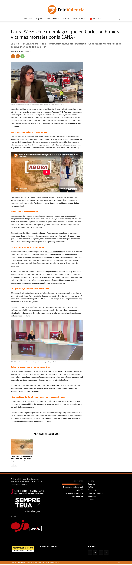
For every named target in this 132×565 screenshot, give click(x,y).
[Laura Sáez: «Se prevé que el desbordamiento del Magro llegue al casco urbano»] (22, 447)
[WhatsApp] (22, 56)
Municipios (92, 496)
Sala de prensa (77, 496)
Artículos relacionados (47, 434)
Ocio (75, 19)
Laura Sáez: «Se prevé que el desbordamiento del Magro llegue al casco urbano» (21, 458)
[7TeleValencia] (66, 9)
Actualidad (28, 19)
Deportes (39, 19)
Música (119, 563)
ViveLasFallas (52, 19)
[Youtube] (106, 552)
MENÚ (81, 19)
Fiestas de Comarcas (95, 493)
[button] (118, 19)
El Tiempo (91, 481)
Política (90, 487)
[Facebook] (13, 56)
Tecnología (92, 490)
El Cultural (65, 19)
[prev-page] (12, 465)
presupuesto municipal (54, 252)
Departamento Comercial (73, 487)
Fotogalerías (78, 481)
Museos (103, 563)
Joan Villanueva (18, 51)
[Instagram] (95, 552)
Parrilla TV (79, 490)
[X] (18, 56)
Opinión (91, 499)
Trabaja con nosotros (74, 493)
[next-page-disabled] (15, 465)
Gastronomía (111, 563)
